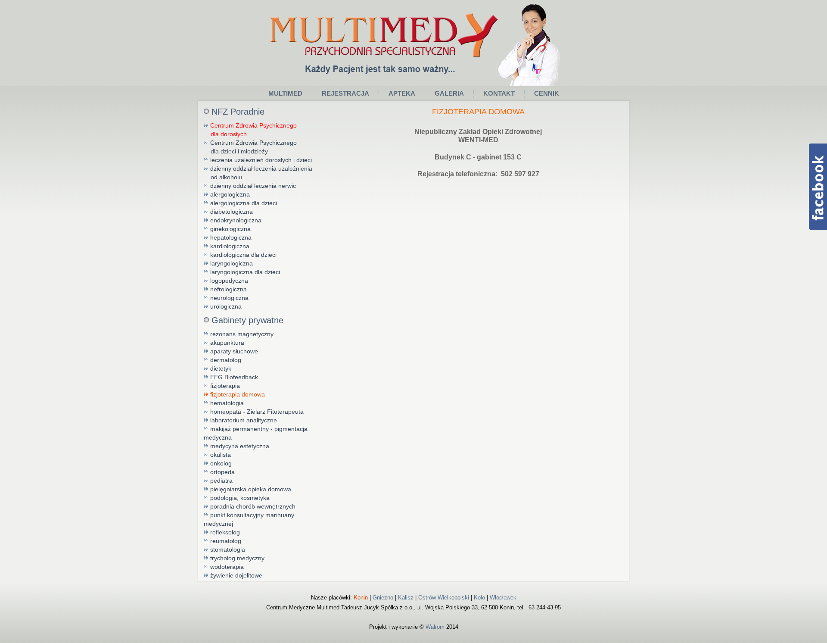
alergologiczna (230, 194)
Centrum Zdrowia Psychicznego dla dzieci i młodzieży (250, 147)
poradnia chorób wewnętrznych (252, 506)
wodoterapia (227, 566)
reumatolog (225, 540)
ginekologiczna (230, 228)
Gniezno (383, 597)
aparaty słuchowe (234, 351)
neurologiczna (229, 297)
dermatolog (225, 359)
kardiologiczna (229, 246)
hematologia (227, 403)
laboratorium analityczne (243, 420)
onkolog (221, 463)
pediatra (221, 480)
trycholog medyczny (237, 558)
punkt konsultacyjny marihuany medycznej (249, 519)
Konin (361, 597)
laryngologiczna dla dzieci (245, 271)
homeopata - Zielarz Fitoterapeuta (257, 411)
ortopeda (222, 471)
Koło (479, 597)
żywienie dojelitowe (236, 575)
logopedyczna (229, 280)
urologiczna (226, 306)
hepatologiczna (231, 237)
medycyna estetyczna (239, 446)
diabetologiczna (231, 211)
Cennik (546, 93)
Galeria (449, 93)
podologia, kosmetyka (240, 497)
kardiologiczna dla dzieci (243, 254)
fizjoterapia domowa (237, 394)
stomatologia (227, 549)
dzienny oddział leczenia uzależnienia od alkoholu (258, 173)
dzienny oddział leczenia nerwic (253, 185)
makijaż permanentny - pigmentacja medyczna (256, 433)
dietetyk (220, 368)
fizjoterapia (225, 385)
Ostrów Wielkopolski (443, 597)
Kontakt (499, 93)
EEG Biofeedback (234, 377)
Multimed (285, 93)
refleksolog (225, 532)
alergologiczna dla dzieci (243, 203)
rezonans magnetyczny (242, 334)
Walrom (435, 627)
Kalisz (406, 597)
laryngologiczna (231, 263)
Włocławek (503, 597)
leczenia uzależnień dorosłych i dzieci (261, 159)
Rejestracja (345, 93)
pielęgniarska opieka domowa (250, 489)
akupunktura (227, 342)
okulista (220, 454)
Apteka (402, 93)
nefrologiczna (228, 289)
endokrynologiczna (235, 220)
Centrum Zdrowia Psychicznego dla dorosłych (250, 129)
